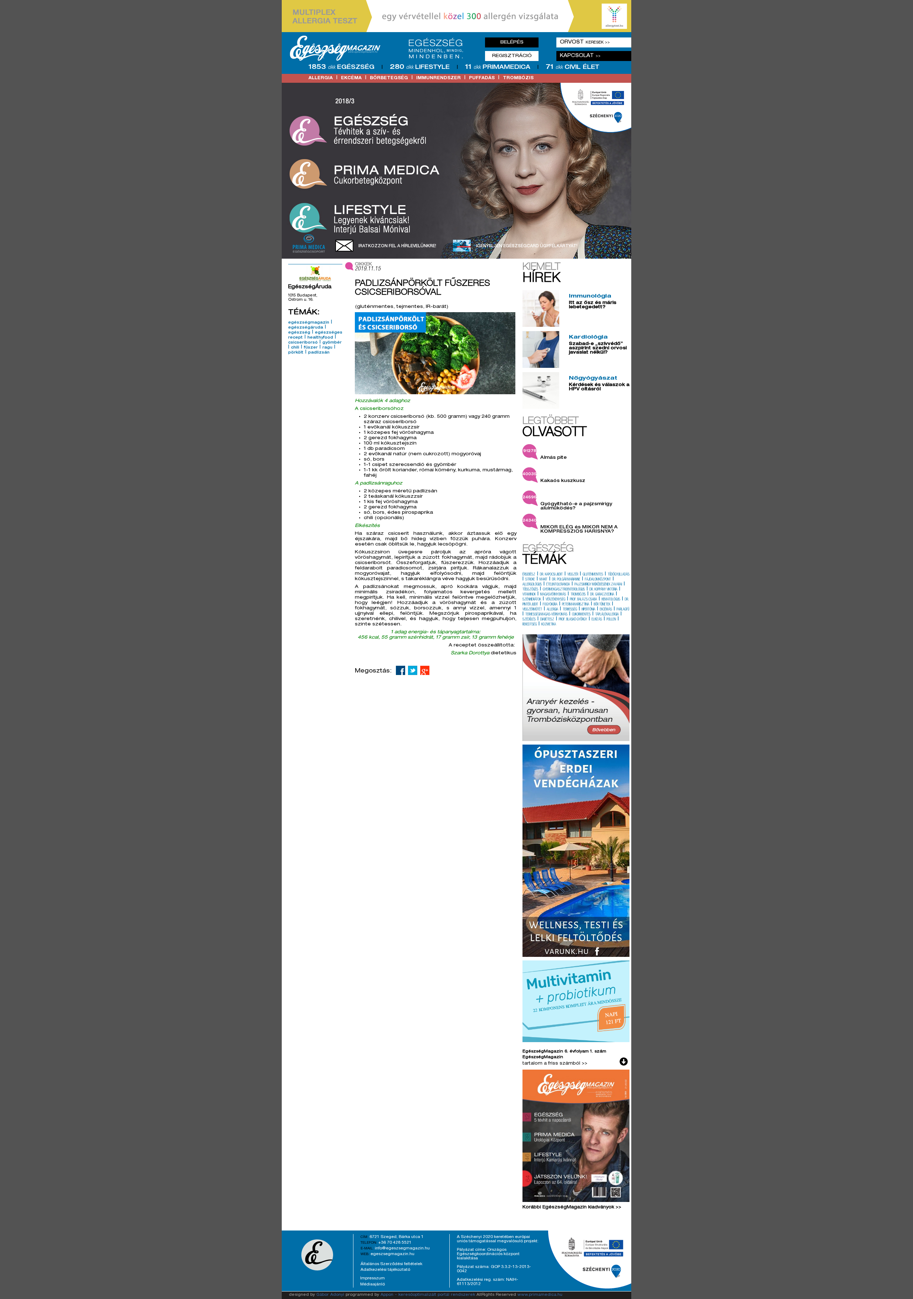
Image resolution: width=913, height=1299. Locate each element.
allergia (320, 78)
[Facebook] (400, 670)
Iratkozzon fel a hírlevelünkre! (397, 246)
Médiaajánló (372, 1284)
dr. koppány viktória (603, 590)
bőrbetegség (389, 78)
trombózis (518, 78)
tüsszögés (530, 590)
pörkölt (296, 353)
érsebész (528, 575)
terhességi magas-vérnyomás (546, 614)
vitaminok (529, 595)
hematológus (611, 600)
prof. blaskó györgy (573, 619)
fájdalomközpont (598, 580)
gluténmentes (593, 575)
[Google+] (424, 670)
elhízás (597, 619)
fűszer (311, 348)
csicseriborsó (303, 343)
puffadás (482, 78)
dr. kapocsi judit (551, 575)
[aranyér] (575, 739)
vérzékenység (555, 600)
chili (295, 348)
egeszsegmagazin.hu (392, 1254)
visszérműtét (532, 610)
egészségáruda (305, 328)
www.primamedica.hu (539, 1295)
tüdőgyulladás (618, 575)
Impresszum (372, 1278)
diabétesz (547, 619)
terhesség (570, 610)
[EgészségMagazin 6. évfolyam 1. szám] (575, 1137)
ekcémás (606, 610)
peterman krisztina (575, 605)
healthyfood (320, 338)
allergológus (532, 585)
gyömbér (332, 343)
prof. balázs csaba (583, 600)
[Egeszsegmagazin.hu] (379, 48)
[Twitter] (412, 670)
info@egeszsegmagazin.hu (402, 1248)
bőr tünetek (602, 605)
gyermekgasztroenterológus (564, 590)
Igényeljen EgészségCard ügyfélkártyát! (526, 246)
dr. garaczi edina (602, 595)
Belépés (512, 42)
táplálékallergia (607, 614)
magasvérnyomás (553, 595)
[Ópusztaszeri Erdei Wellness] (575, 955)
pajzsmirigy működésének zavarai (598, 585)
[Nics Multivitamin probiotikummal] (575, 1041)
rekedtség (529, 624)
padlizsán (319, 353)
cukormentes (581, 614)
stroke (530, 580)
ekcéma (351, 78)
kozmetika (548, 624)
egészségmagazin (308, 323)
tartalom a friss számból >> (554, 1063)
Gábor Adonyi (330, 1295)
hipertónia (588, 610)
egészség (299, 333)
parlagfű (623, 610)
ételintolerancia (558, 585)
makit (543, 580)
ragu (327, 348)
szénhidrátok (531, 600)
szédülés (529, 619)
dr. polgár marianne (566, 580)
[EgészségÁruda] (315, 273)
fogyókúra (550, 605)
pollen (611, 619)
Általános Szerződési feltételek (391, 1264)
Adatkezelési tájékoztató (385, 1270)
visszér (572, 575)
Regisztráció (512, 56)
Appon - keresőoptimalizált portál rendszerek (428, 1295)
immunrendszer (438, 78)
